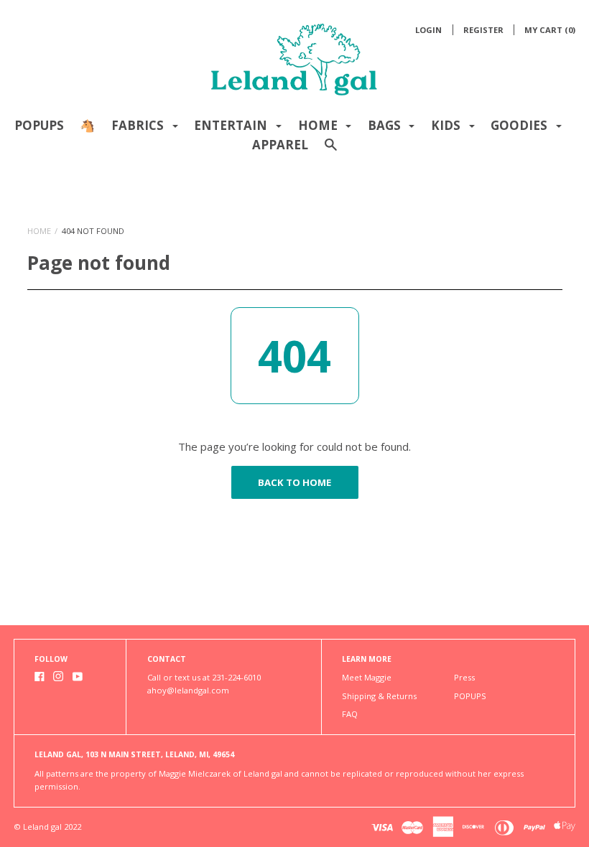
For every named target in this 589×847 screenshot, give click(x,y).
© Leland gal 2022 (47, 826)
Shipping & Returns (379, 696)
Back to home (294, 482)
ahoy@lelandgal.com (188, 690)
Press (464, 677)
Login (428, 29)
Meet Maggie (366, 677)
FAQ (350, 713)
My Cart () (549, 29)
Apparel (280, 144)
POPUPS (39, 125)
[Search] (331, 151)
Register (483, 29)
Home (39, 230)
